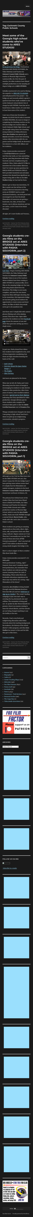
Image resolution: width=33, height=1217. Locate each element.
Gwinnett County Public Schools (11, 226)
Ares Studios (14, 225)
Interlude (7, 689)
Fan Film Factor (7, 1213)
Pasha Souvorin (25, 226)
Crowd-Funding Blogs (11, 680)
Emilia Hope (25, 225)
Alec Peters (7, 225)
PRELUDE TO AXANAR (20, 93)
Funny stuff (8, 687)
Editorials (7, 682)
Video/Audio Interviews (12, 701)
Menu (28, 6)
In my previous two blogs (11, 67)
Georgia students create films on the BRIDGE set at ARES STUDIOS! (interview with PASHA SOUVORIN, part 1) (16, 449)
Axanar (13, 223)
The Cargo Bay (9, 699)
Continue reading (8, 218)
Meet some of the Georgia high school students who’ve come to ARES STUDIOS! (15, 41)
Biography (7, 675)
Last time (6, 271)
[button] (19, 1209)
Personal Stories (9, 696)
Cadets (6, 677)
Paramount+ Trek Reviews (13, 694)
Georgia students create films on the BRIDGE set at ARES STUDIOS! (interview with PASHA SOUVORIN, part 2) (16, 243)
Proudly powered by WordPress (21, 1213)
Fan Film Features (21, 223)
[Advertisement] (17, 773)
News (27, 223)
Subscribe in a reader (10, 868)
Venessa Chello (7, 228)
